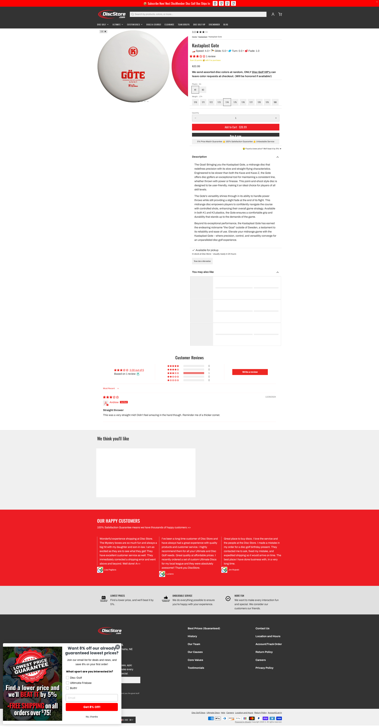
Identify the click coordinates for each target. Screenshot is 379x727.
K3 (203, 89)
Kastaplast (202, 37)
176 (243, 102)
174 (227, 102)
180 (275, 102)
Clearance (169, 24)
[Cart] (279, 14)
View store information (202, 261)
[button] (198, 56)
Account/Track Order (269, 644)
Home (194, 37)
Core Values (195, 659)
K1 (195, 89)
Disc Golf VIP (199, 24)
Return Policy (264, 651)
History (192, 636)
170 (195, 102)
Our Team (194, 644)
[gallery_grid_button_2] (145, 101)
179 (267, 102)
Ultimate (117, 24)
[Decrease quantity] (195, 118)
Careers (261, 659)
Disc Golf (101, 24)
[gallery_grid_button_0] (139, 101)
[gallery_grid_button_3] (148, 101)
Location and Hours (268, 636)
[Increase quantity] (276, 118)
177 (251, 102)
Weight (197, 96)
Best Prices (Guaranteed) (204, 628)
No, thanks (92, 716)
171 (203, 102)
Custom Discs (133, 24)
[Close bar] (377, 2)
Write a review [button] (250, 372)
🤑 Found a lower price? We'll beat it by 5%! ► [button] (262, 149)
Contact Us (262, 628)
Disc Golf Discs (198, 713)
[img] (111, 397)
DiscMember (214, 24)
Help (223, 713)
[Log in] (272, 14)
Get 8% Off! (91, 707)
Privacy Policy (264, 667)
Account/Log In (275, 713)
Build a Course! (153, 24)
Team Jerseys (184, 24)
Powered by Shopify (243, 722)
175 (235, 102)
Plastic (196, 84)
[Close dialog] (117, 647)
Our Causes (195, 651)
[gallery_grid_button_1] (142, 101)
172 (211, 102)
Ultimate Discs (213, 713)
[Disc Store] (111, 14)
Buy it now (235, 135)
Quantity (195, 113)
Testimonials (196, 667)
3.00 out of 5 (137, 370)
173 (219, 102)
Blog (225, 24)
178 (259, 102)
